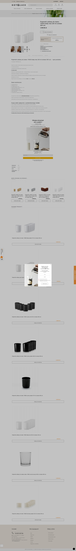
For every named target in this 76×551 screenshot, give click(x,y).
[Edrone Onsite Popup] (38, 275)
